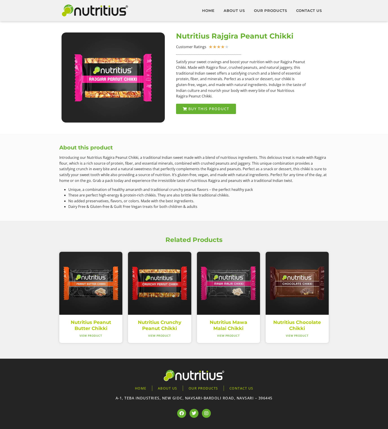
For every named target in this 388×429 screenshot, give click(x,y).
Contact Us (309, 11)
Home (208, 11)
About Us (234, 11)
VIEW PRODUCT (90, 336)
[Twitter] (194, 413)
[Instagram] (206, 413)
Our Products (270, 11)
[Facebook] (181, 413)
